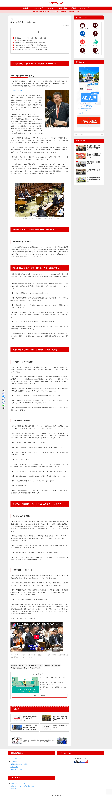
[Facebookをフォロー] (80, 761)
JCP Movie (13, 761)
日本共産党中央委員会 (17, 769)
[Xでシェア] (3, 391)
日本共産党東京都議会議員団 (19, 764)
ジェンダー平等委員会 (85, 106)
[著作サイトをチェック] (75, 761)
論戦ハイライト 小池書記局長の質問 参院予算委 (30, 42)
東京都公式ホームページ (17, 783)
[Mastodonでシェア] (3, 394)
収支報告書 (23, 665)
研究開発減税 (36, 668)
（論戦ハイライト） (18, 90)
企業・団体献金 (17, 668)
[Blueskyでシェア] (3, 396)
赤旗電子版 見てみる (39, 695)
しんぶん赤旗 (83, 110)
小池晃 (15, 665)
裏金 (27, 668)
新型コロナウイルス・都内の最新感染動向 (22, 786)
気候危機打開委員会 (85, 108)
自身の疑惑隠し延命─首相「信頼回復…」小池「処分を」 (32, 47)
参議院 (48, 665)
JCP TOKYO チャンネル (17, 758)
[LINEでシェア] (3, 405)
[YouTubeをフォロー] (86, 761)
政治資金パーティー (36, 665)
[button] (3, 408)
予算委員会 (57, 665)
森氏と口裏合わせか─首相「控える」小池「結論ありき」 (32, 45)
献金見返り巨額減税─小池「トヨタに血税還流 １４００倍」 (33, 49)
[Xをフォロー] (77, 761)
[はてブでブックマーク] (3, 402)
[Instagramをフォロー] (83, 761)
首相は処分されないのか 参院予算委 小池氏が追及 (30, 38)
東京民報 (82, 113)
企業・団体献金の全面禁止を (24, 40)
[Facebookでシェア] (3, 399)
